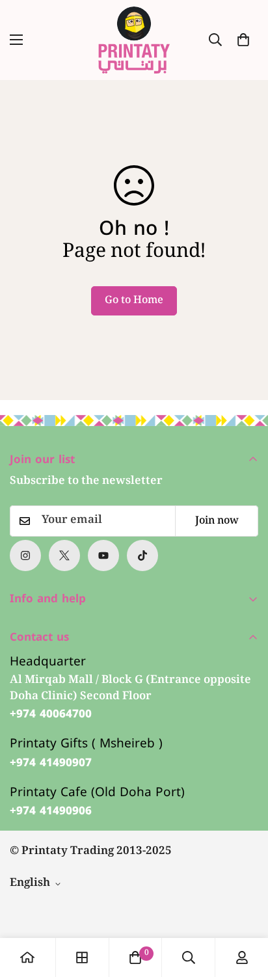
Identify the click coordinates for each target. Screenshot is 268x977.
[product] (27, 957)
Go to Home (134, 301)
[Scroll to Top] (245, 908)
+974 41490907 (51, 763)
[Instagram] (25, 555)
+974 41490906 (51, 811)
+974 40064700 (51, 714)
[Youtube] (103, 555)
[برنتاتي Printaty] (134, 40)
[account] (241, 957)
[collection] (81, 957)
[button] (243, 40)
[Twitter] (64, 555)
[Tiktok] (142, 555)
